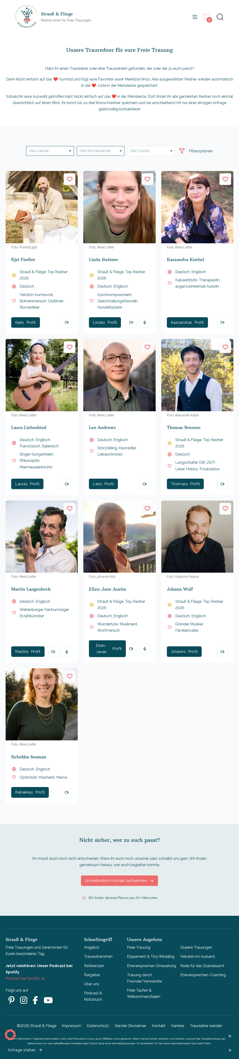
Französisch (30, 446)
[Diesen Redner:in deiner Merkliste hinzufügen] (69, 179)
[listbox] (50, 151)
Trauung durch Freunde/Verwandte (144, 978)
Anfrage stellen (22, 1050)
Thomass (179, 484)
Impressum (71, 1026)
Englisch (120, 286)
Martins (22, 651)
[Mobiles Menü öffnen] (195, 17)
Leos (97, 484)
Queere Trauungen (196, 947)
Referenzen (94, 966)
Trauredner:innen (98, 956)
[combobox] (101, 151)
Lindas (99, 322)
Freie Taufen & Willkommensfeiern (143, 993)
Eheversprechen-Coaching (203, 975)
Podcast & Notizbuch (93, 996)
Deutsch (27, 286)
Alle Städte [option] (139, 151)
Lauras (21, 484)
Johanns (178, 651)
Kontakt (158, 1026)
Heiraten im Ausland (197, 956)
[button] (10, 1034)
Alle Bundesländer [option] (95, 151)
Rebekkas (24, 792)
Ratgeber (92, 975)
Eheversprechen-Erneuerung (151, 966)
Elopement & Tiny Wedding (150, 956)
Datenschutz (98, 1026)
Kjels (19, 322)
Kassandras (181, 322)
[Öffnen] (182, 151)
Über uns (91, 984)
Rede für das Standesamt (202, 966)
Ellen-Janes (101, 648)
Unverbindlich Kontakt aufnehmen (116, 880)
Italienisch (50, 446)
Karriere (177, 1026)
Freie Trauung (138, 947)
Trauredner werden (206, 1026)
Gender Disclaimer (130, 1026)
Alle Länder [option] (39, 151)
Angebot (91, 947)
